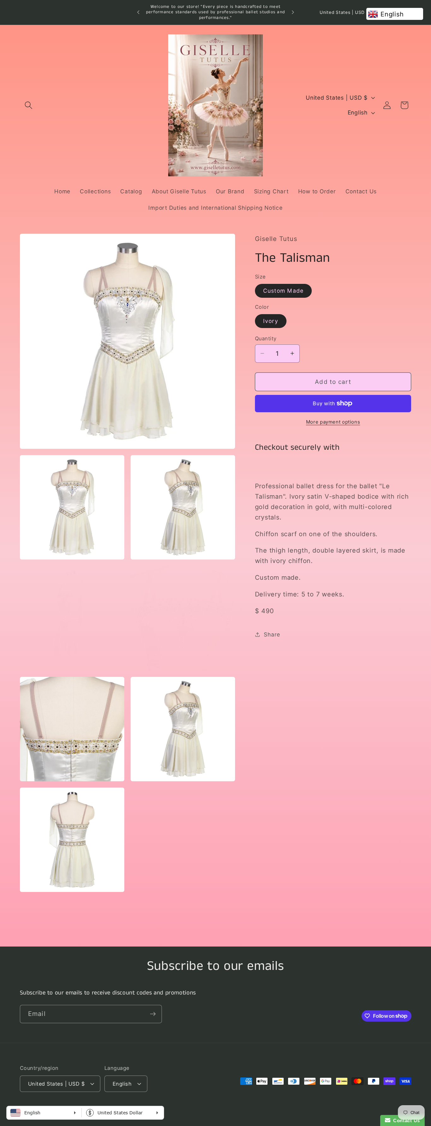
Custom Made (283, 290)
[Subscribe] (153, 1014)
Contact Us (405, 1120)
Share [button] (272, 634)
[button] (28, 105)
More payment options (333, 422)
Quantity (266, 338)
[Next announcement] (293, 12)
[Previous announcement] (138, 12)
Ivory (270, 321)
